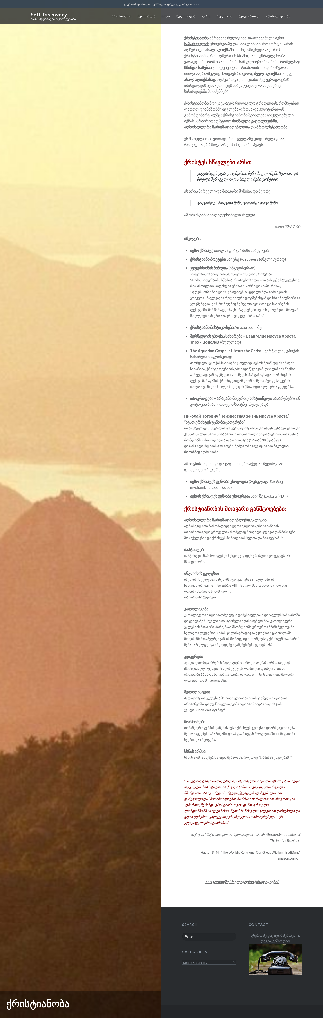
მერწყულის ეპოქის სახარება (216, 336)
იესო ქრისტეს (219, 85)
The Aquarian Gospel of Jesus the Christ (226, 350)
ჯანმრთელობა (278, 16)
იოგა (166, 16)
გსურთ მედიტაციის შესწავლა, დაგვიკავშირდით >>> (161, 4)
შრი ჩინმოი (121, 16)
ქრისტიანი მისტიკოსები (212, 327)
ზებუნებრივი (249, 16)
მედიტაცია (147, 16)
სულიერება (186, 16)
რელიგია (224, 16)
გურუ (206, 16)
